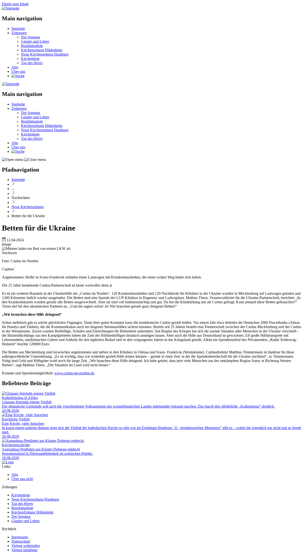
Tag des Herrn (31, 63)
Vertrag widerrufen (25, 546)
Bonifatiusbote (32, 46)
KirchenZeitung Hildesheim (32, 512)
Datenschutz (20, 541)
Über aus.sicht (22, 479)
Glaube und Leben (35, 41)
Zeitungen (19, 33)
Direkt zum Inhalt (15, 4)
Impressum (19, 537)
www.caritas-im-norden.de (74, 373)
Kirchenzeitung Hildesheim (41, 50)
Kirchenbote (30, 59)
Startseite (18, 28)
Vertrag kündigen (24, 550)
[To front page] (8, 462)
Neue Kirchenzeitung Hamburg (44, 54)
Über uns (18, 71)
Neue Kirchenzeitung (27, 207)
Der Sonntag (30, 37)
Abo (14, 67)
